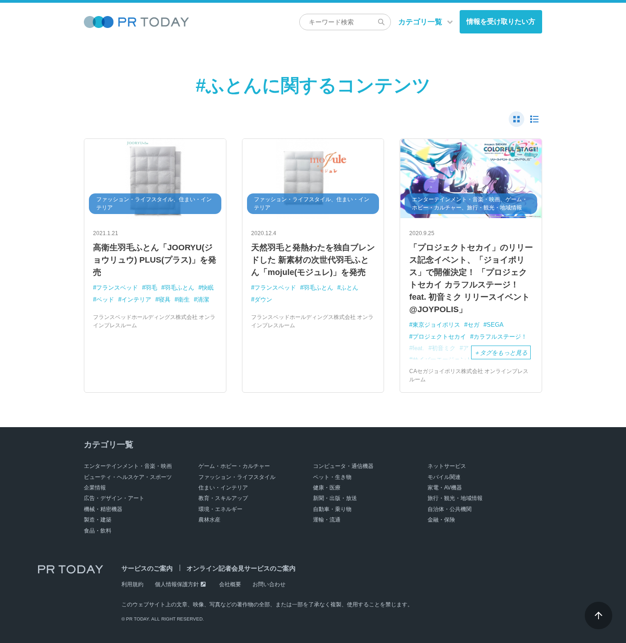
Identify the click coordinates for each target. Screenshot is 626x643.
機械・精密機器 (103, 509)
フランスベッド (117, 287)
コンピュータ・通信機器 (343, 466)
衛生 (184, 299)
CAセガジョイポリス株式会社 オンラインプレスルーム (468, 375)
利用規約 (132, 584)
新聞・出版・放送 (335, 498)
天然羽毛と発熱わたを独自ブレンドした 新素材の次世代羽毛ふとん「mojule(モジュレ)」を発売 (313, 260)
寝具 (164, 299)
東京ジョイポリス (436, 324)
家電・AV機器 (445, 487)
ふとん (349, 287)
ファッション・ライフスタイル (236, 477)
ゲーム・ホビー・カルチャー (234, 466)
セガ (473, 324)
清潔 (203, 299)
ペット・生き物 (332, 477)
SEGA (495, 324)
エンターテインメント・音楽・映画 (128, 466)
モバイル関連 (444, 477)
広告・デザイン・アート (114, 498)
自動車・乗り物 (332, 509)
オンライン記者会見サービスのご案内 (241, 568)
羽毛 (151, 287)
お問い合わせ (269, 584)
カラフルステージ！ (500, 336)
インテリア (136, 299)
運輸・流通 (326, 520)
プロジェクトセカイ (439, 336)
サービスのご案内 (147, 568)
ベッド (105, 299)
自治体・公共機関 (450, 509)
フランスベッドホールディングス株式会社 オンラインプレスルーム (154, 321)
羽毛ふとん (179, 287)
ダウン (263, 299)
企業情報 (95, 487)
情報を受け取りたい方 (501, 21)
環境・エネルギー (220, 509)
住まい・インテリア (223, 487)
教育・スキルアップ (223, 498)
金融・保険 (441, 520)
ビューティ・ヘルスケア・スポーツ (128, 477)
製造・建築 (97, 520)
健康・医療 (326, 487)
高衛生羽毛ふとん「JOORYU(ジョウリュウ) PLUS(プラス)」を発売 (154, 260)
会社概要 (230, 584)
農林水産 (209, 520)
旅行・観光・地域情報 (455, 498)
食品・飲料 (97, 531)
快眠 (208, 287)
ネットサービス (447, 466)
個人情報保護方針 (177, 584)
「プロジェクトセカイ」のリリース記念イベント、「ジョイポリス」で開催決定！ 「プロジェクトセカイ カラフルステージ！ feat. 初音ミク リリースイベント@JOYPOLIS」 (471, 278)
